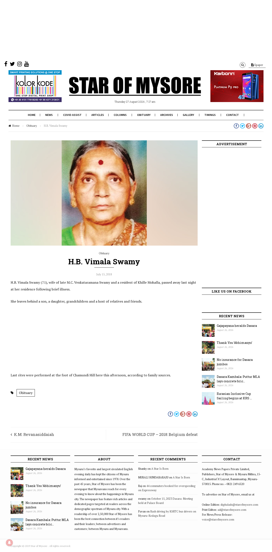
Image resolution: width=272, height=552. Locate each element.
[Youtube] (26, 65)
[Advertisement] (127, 30)
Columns (120, 115)
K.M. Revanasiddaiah (34, 434)
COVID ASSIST (72, 115)
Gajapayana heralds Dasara (237, 326)
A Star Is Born (160, 469)
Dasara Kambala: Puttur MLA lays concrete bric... (238, 379)
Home (31, 115)
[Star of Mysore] (125, 91)
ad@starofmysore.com (232, 510)
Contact (232, 115)
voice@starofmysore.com (218, 519)
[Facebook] (5, 65)
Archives (166, 115)
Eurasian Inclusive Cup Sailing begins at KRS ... (234, 396)
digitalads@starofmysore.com (239, 504)
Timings (210, 115)
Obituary (143, 115)
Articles (97, 115)
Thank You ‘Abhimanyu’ (234, 343)
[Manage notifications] (9, 542)
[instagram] (19, 65)
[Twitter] (12, 65)
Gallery (188, 115)
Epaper (258, 65)
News (49, 115)
